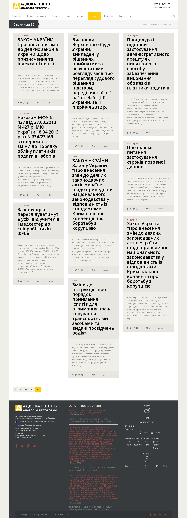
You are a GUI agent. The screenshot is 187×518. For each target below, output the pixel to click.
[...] (114, 421)
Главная (144, 24)
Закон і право (23, 36)
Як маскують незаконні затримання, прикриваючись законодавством (87, 411)
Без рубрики (132, 219)
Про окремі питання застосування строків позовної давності (146, 157)
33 (26, 389)
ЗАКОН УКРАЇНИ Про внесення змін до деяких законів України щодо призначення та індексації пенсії (39, 52)
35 (38, 389)
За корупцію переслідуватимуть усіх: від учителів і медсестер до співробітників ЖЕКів (38, 221)
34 (32, 389)
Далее (51, 103)
